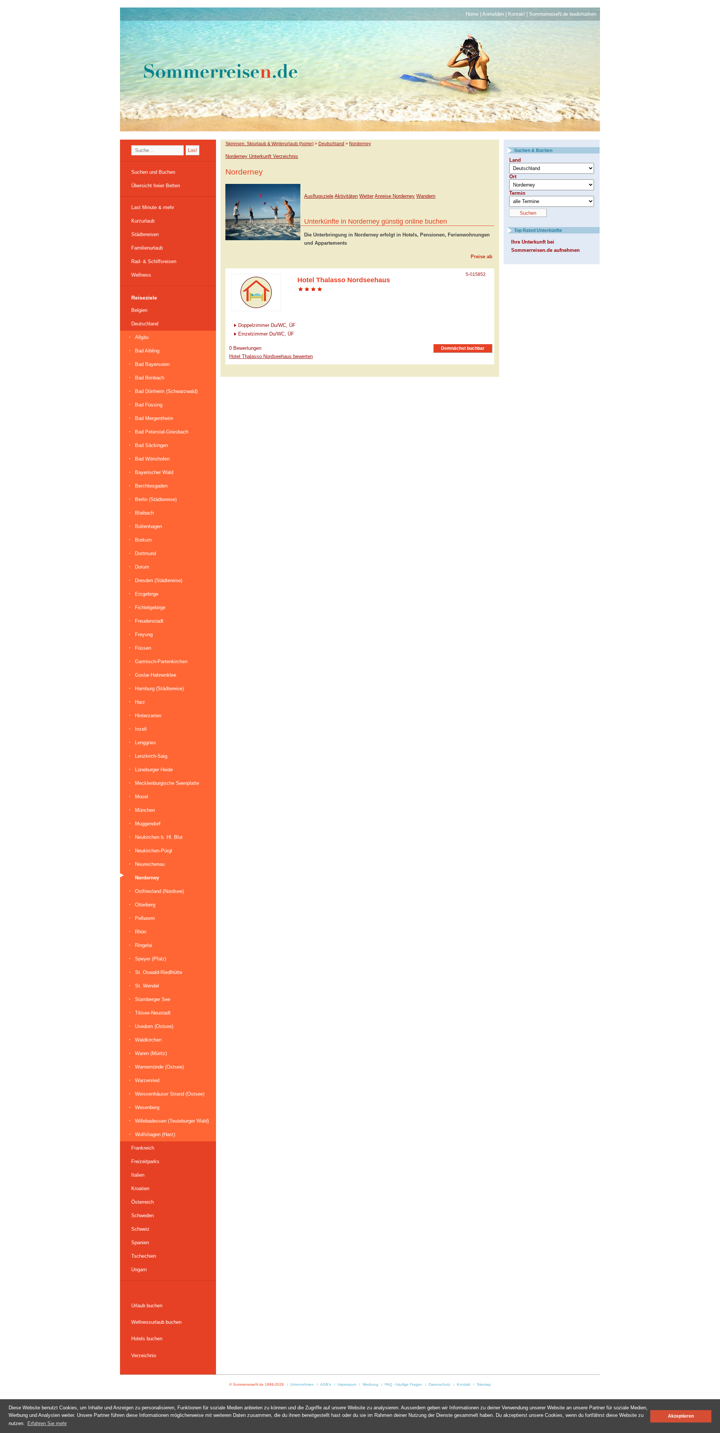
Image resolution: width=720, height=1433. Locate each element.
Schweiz (140, 1229)
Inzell (141, 729)
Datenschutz (439, 1384)
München (145, 810)
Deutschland (144, 324)
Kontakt (516, 14)
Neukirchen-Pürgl (153, 850)
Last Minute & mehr (152, 207)
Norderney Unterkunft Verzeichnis (261, 156)
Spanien (140, 1242)
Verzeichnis (143, 1355)
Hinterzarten (148, 715)
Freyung (144, 634)
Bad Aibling (147, 351)
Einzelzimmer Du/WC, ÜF (266, 334)
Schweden (142, 1215)
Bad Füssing (148, 405)
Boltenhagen (148, 526)
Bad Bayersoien (152, 364)
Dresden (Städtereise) (158, 580)
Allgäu (141, 337)
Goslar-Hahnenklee (155, 675)
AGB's (325, 1384)
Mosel (141, 796)
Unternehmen (302, 1384)
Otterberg (145, 905)
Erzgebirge (146, 594)
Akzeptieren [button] (681, 1415)
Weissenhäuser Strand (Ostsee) (169, 1094)
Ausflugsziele (318, 196)
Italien (137, 1175)
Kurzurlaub (142, 221)
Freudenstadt (149, 621)
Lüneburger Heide (154, 769)
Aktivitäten (346, 196)
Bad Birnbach (149, 378)
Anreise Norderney (395, 196)
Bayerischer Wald (154, 472)
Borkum (143, 540)
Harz (140, 702)
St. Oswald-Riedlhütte (158, 972)
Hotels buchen (146, 1338)
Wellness (141, 275)
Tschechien (143, 1256)
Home (472, 14)
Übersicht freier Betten (155, 185)
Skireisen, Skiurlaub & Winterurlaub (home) (269, 143)
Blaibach (144, 513)
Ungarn (139, 1269)
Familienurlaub (147, 248)
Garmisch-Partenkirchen (161, 661)
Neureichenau (150, 864)
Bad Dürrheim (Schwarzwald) (166, 391)
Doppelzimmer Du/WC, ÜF (267, 325)
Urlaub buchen (146, 1305)
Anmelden (493, 14)
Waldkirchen (148, 1040)
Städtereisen (145, 234)
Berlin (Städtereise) (156, 499)
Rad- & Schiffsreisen (153, 261)
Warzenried (147, 1080)
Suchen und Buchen (153, 172)
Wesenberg (147, 1107)
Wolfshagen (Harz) (155, 1134)
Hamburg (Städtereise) (159, 688)
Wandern (425, 196)
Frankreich (142, 1148)
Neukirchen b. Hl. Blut (159, 837)
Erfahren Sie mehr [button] (47, 1423)
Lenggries (145, 742)
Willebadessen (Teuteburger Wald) (172, 1121)
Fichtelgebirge (150, 607)
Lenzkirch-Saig (151, 756)
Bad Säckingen (151, 445)
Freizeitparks (145, 1161)
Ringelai (143, 945)
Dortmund (145, 553)
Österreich (142, 1202)
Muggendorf (147, 823)
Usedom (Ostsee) (154, 1026)
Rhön (140, 932)
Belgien (139, 310)
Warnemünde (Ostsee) (159, 1067)
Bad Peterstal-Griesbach (161, 432)
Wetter (366, 196)
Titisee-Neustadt (153, 1013)
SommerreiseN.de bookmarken (562, 14)
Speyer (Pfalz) (150, 959)
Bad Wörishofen (152, 459)
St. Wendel (147, 986)
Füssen (143, 648)
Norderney (147, 878)
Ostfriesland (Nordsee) (159, 891)
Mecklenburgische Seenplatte (167, 783)
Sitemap (484, 1384)
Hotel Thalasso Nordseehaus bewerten (271, 356)
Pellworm (145, 918)
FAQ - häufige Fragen (403, 1384)
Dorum (142, 567)
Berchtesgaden (151, 486)
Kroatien (140, 1188)
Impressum (347, 1384)
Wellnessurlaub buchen (156, 1322)
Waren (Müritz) (151, 1053)
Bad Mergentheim (154, 418)
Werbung (370, 1384)
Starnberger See (152, 999)
